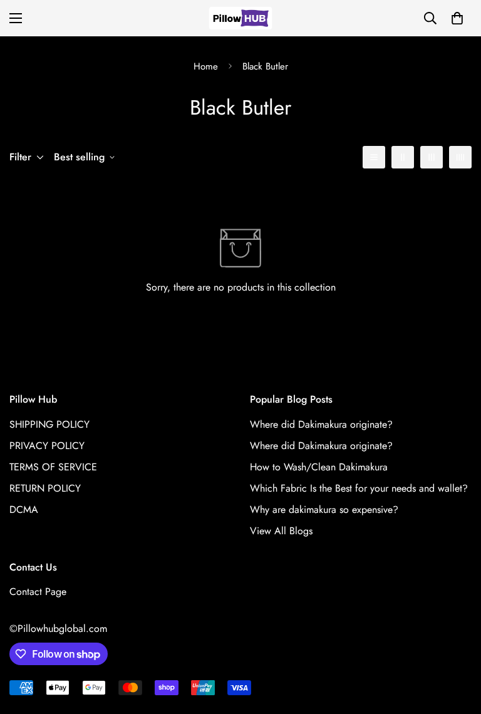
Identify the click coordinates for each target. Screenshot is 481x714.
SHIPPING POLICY (49, 424)
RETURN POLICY (45, 488)
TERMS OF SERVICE (53, 467)
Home (206, 66)
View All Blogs (281, 531)
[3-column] (431, 157)
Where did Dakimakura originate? (321, 424)
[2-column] (402, 157)
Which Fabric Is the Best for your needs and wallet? (359, 488)
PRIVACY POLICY (47, 445)
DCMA (23, 509)
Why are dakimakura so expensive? (324, 509)
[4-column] (460, 157)
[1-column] (374, 157)
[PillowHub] (240, 18)
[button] (457, 18)
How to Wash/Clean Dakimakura (319, 467)
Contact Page (37, 591)
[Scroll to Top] (456, 645)
